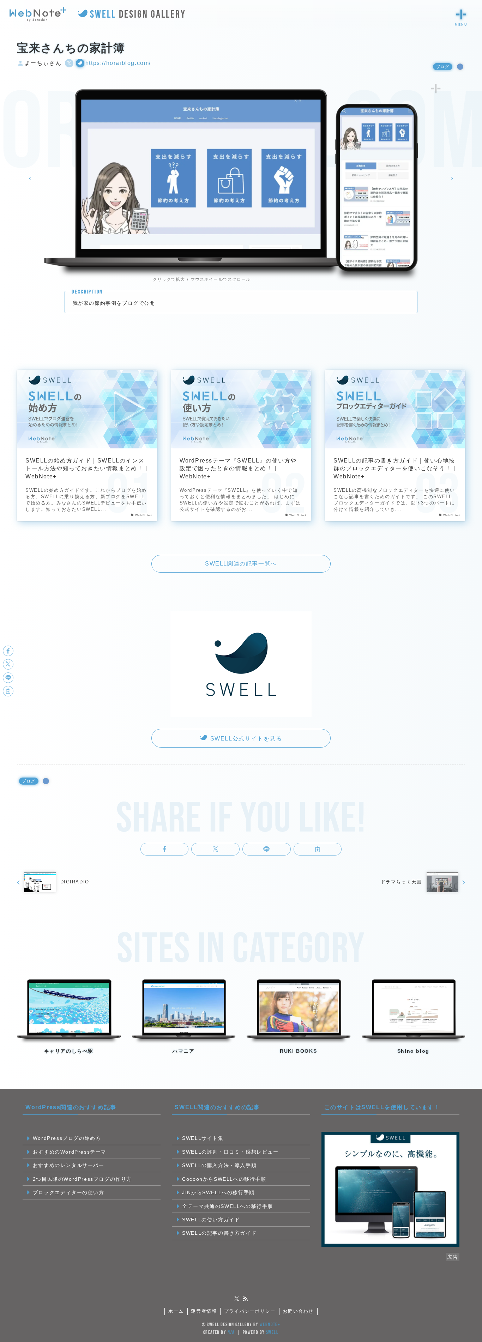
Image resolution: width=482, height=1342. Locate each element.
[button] (164, 849)
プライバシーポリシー (250, 1311)
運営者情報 (204, 1311)
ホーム (176, 1311)
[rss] (245, 1299)
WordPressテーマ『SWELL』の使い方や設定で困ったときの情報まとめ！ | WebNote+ (238, 468)
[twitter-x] (237, 1299)
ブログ (443, 67)
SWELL (272, 1332)
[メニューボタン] (461, 14)
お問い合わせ (298, 1311)
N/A (231, 1332)
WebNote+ (270, 1325)
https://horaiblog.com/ (118, 63)
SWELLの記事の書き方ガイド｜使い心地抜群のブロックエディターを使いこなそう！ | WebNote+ (394, 468)
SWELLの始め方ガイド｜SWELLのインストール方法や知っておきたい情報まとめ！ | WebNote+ (86, 468)
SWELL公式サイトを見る (245, 739)
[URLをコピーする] (318, 849)
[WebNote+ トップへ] (37, 14)
